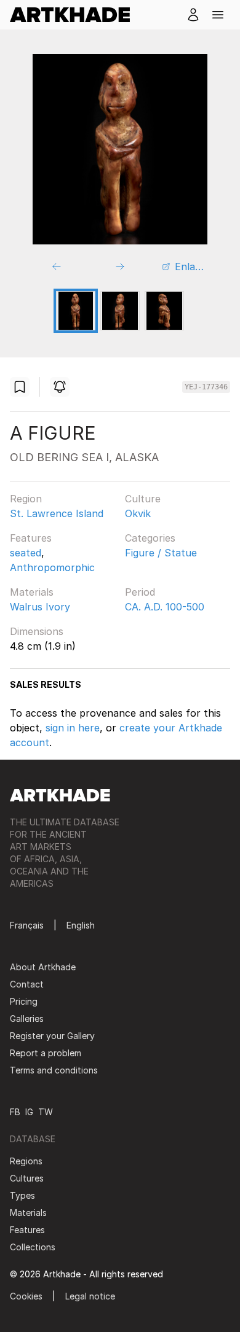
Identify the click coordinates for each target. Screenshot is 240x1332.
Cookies (26, 1296)
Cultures (27, 1178)
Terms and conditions (54, 1070)
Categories (150, 538)
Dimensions (36, 631)
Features (31, 538)
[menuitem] (75, 14)
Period (140, 592)
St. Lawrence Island (56, 513)
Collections (32, 1247)
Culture (143, 499)
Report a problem (45, 1053)
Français (27, 925)
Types (22, 1195)
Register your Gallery (52, 1035)
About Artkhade (43, 967)
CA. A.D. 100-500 (164, 607)
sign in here (73, 728)
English (80, 925)
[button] (218, 15)
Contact (27, 984)
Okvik (138, 513)
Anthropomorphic (52, 567)
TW (45, 1112)
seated (25, 553)
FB (15, 1112)
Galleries (27, 1018)
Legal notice (90, 1296)
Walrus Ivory (40, 607)
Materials (32, 592)
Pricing (24, 1001)
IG (29, 1112)
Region (26, 499)
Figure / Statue (161, 553)
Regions (26, 1161)
